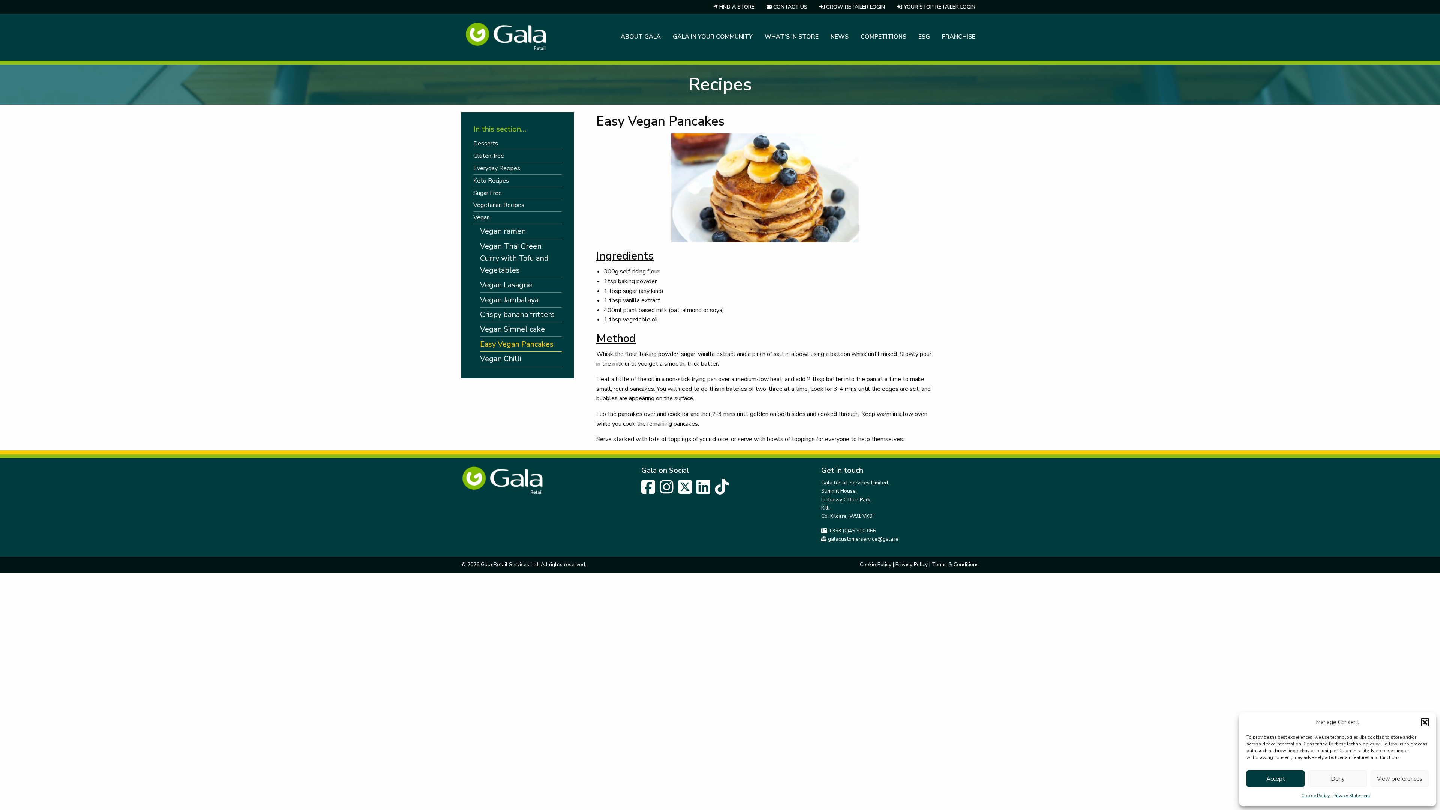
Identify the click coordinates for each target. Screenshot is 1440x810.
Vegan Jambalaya (509, 300)
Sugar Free (487, 193)
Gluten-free (488, 156)
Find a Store (736, 6)
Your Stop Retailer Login (938, 6)
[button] (1425, 722)
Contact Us (789, 6)
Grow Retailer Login (855, 6)
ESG (924, 37)
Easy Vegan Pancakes (517, 344)
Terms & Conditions (955, 564)
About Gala (641, 37)
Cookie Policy (1315, 796)
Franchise (958, 37)
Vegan (481, 217)
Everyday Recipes (496, 168)
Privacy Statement (1352, 796)
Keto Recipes (491, 181)
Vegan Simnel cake (512, 329)
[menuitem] (733, 7)
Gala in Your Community (713, 37)
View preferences (1399, 779)
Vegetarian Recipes (498, 205)
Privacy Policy (912, 564)
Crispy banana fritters (517, 314)
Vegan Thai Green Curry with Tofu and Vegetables (514, 258)
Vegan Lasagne (506, 285)
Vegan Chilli (500, 359)
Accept (1275, 779)
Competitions (883, 37)
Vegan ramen (503, 231)
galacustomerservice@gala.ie (863, 539)
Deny (1338, 779)
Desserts (485, 144)
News (840, 37)
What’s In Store (792, 37)
